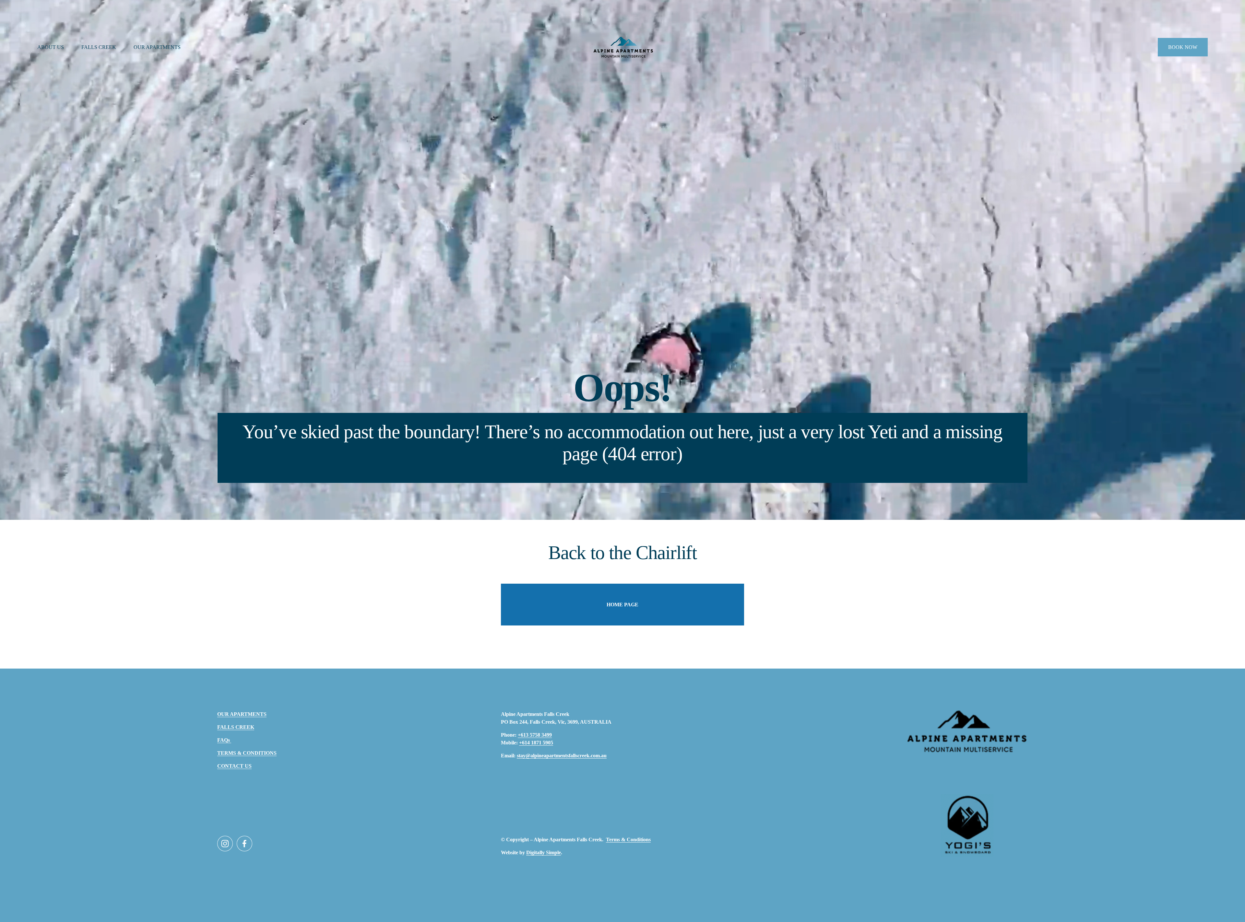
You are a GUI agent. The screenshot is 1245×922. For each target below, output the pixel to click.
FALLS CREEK (98, 47)
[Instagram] (225, 843)
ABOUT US (50, 47)
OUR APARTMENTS (157, 47)
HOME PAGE (622, 604)
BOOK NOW (1182, 47)
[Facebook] (244, 843)
